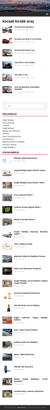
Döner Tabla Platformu (24, 354)
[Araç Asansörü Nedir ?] (7, 200)
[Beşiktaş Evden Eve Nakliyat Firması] (7, 261)
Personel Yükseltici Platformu (27, 293)
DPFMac (5, 133)
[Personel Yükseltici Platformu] (7, 298)
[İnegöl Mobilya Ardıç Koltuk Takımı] (7, 187)
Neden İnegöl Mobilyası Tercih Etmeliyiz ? (31, 380)
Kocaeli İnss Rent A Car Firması (28, 39)
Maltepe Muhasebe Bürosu (25, 158)
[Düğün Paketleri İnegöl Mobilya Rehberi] (7, 322)
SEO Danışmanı (8, 123)
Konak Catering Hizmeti (24, 219)
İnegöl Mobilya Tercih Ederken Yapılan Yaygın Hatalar (31, 282)
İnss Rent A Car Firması (25, 62)
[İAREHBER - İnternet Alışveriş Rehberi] (25, 10)
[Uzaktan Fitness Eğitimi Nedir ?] (7, 212)
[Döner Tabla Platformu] (7, 359)
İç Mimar (5, 125)
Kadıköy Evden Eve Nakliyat (26, 342)
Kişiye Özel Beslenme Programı (27, 268)
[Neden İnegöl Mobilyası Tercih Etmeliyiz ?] (7, 384)
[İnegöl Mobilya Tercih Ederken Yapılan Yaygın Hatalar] (7, 285)
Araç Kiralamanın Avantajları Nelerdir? (27, 88)
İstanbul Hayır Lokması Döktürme (28, 391)
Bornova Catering (9, 144)
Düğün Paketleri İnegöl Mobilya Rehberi (31, 318)
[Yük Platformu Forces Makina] (7, 310)
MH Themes (22, 408)
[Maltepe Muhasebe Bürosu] (7, 163)
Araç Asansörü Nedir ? (23, 195)
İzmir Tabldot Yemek (23, 244)
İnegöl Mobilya (8, 120)
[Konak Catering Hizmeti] (7, 224)
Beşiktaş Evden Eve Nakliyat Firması (29, 256)
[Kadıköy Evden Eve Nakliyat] (7, 347)
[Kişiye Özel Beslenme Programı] (7, 273)
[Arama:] (25, 106)
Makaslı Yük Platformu (11, 131)
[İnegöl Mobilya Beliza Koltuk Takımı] (7, 175)
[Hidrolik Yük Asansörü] (7, 371)
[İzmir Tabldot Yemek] (7, 249)
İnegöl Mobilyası (8, 147)
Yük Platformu (8, 139)
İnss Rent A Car (21, 75)
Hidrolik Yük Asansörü (23, 367)
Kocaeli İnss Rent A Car (25, 50)
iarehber (31, 30)
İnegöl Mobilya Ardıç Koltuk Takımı (29, 182)
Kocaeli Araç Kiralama (24, 27)
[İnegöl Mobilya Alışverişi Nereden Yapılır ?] (7, 236)
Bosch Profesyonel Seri (11, 136)
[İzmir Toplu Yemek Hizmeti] (7, 335)
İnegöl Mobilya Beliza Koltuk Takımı (29, 170)
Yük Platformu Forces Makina (27, 305)
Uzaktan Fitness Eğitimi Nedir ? (27, 207)
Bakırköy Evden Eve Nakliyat (13, 142)
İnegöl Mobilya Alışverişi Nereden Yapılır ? (31, 233)
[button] (46, 14)
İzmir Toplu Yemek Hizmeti (26, 330)
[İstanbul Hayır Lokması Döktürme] (7, 396)
